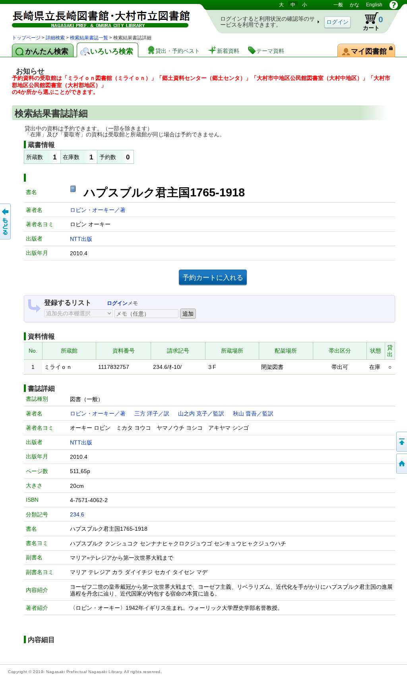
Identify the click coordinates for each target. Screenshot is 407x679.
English (374, 5)
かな (354, 5)
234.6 (77, 514)
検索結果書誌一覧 (89, 38)
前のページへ (6, 221)
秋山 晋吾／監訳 (253, 413)
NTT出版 (81, 239)
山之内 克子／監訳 (201, 413)
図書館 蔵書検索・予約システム (95, 17)
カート (369, 21)
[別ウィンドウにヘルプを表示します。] (393, 4)
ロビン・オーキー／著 (98, 210)
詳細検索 (55, 38)
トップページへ (401, 463)
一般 (338, 5)
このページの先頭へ (401, 442)
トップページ (26, 38)
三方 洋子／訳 (151, 413)
